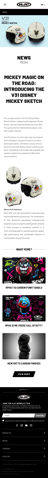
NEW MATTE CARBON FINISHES (24, 363)
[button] (4, 4)
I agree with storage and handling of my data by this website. (25, 421)
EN (42, 4)
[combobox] (43, 4)
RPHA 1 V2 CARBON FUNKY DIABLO (24, 287)
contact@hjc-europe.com (13, 474)
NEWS (4, 12)
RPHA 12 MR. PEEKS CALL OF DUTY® (24, 325)
